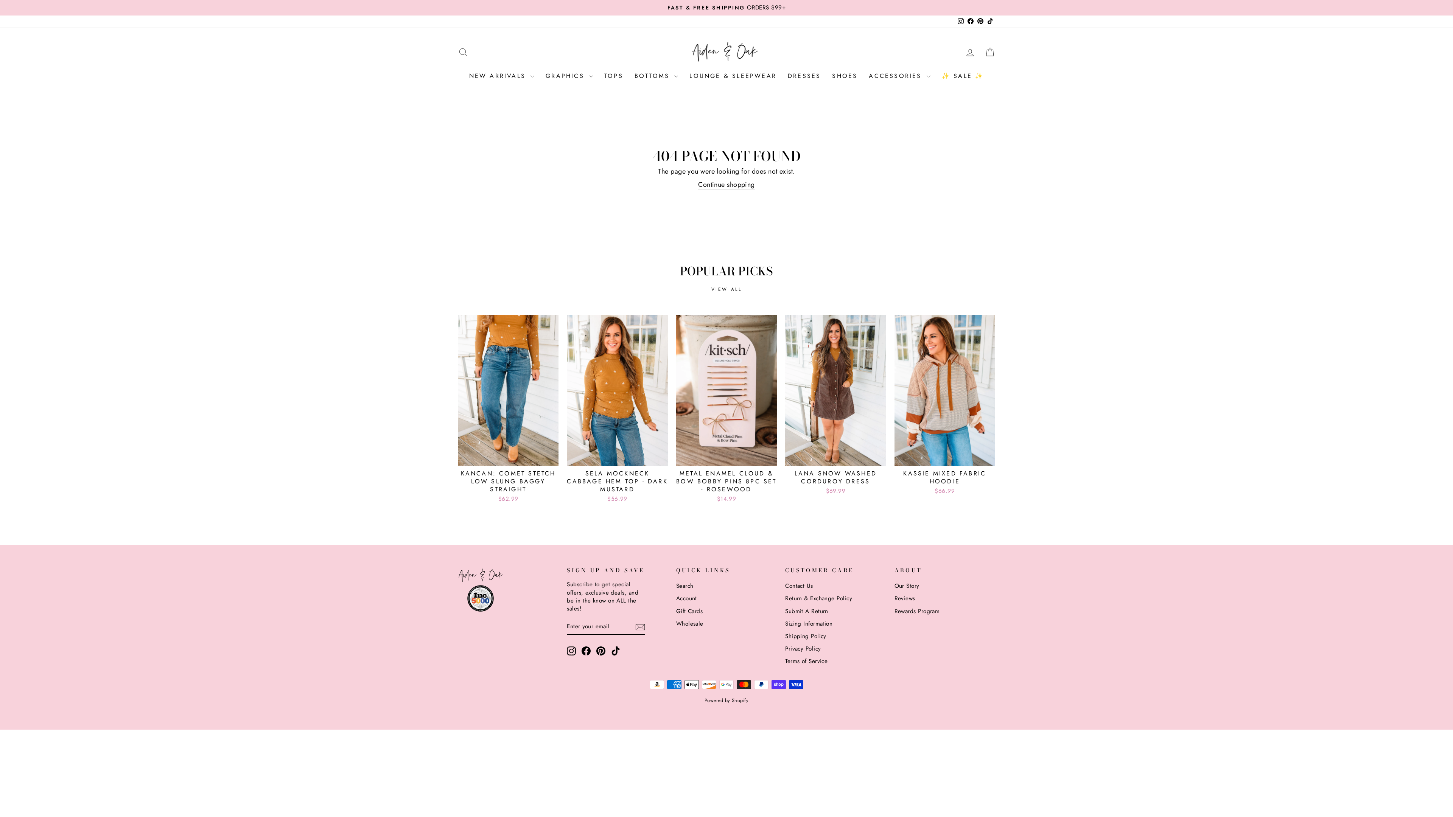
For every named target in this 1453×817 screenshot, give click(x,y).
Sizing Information (808, 624)
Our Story (907, 586)
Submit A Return (806, 611)
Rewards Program (917, 611)
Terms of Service (806, 661)
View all (726, 289)
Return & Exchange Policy (818, 598)
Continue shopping (726, 184)
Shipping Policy (805, 636)
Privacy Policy (803, 649)
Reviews (905, 598)
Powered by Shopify (726, 700)
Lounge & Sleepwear (732, 75)
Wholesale (689, 624)
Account (686, 598)
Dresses (804, 75)
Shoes (844, 75)
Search (685, 586)
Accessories (896, 75)
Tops (613, 75)
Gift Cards (689, 611)
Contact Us (799, 586)
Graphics (566, 75)
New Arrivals (499, 75)
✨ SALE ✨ (963, 75)
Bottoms (654, 75)
